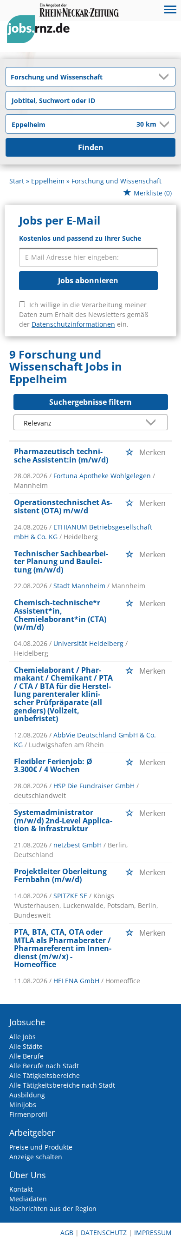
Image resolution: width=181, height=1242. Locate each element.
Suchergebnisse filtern (90, 402)
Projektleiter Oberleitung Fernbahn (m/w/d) (60, 875)
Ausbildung (27, 1094)
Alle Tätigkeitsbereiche (44, 1075)
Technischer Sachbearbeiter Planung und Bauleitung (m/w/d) (61, 561)
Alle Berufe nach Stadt (44, 1065)
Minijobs (22, 1104)
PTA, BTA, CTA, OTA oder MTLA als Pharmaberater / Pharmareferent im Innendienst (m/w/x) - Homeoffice (62, 948)
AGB (66, 1232)
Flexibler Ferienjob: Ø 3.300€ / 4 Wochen (53, 765)
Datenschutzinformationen (73, 324)
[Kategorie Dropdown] (165, 76)
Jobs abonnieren (88, 280)
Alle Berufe (26, 1056)
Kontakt (21, 1189)
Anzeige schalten (35, 1156)
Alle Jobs (22, 1036)
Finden (90, 147)
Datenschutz (104, 1232)
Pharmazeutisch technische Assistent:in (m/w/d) (61, 455)
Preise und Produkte (40, 1147)
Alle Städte (26, 1046)
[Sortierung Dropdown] (153, 423)
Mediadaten (28, 1198)
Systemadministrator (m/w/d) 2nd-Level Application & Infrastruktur (63, 820)
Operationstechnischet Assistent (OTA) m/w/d (63, 506)
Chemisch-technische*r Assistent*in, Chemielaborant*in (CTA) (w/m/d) (60, 614)
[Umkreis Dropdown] (163, 124)
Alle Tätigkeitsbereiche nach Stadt (62, 1085)
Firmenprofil (28, 1114)
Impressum (153, 1232)
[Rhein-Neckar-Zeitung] (42, 37)
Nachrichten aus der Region (53, 1208)
